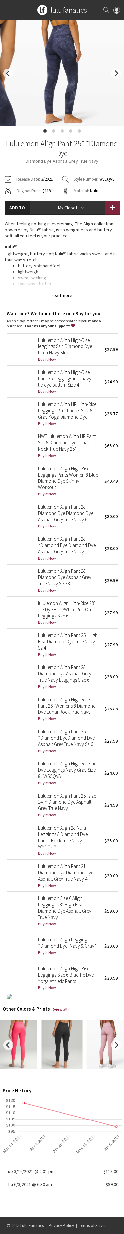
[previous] (8, 73)
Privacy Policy (61, 1225)
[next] (116, 73)
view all (60, 1009)
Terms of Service (93, 1225)
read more (62, 295)
